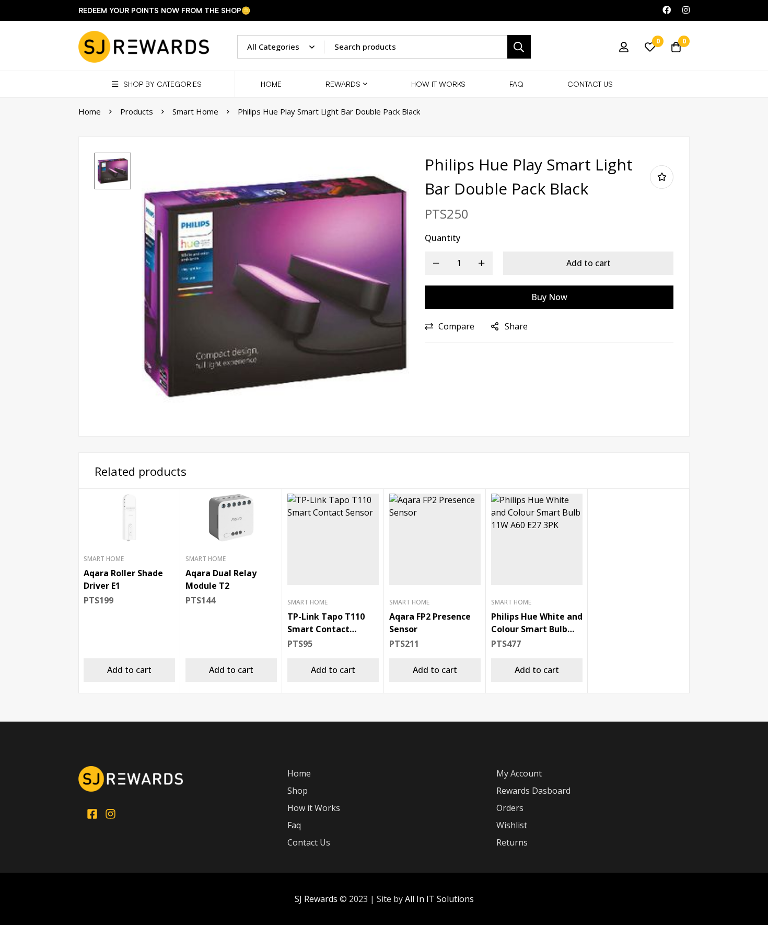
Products (136, 111)
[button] (129, 670)
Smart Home (195, 111)
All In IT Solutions (439, 899)
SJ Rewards (316, 899)
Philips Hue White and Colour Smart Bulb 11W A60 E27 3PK (537, 629)
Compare (456, 326)
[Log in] (624, 47)
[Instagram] (110, 813)
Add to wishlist (661, 177)
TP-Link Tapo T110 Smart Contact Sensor (326, 629)
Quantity (442, 238)
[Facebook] (92, 813)
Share (516, 326)
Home (89, 111)
